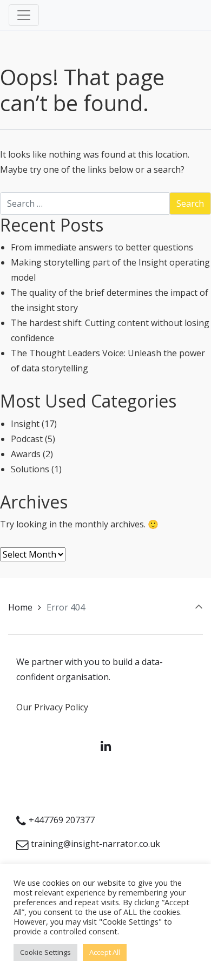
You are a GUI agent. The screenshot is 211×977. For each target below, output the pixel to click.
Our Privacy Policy (52, 707)
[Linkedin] (105, 745)
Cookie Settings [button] (45, 952)
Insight (25, 424)
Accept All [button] (104, 952)
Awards (26, 454)
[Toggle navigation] (24, 15)
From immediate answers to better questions (102, 247)
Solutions (30, 469)
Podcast (27, 439)
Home (20, 607)
